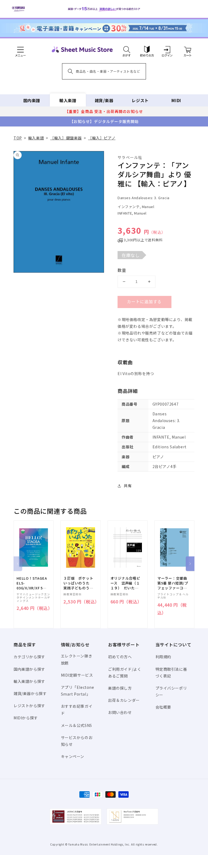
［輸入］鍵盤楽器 (66, 138)
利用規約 (163, 656)
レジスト (140, 100)
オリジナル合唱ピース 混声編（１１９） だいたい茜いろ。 (125, 583)
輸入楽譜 (67, 100)
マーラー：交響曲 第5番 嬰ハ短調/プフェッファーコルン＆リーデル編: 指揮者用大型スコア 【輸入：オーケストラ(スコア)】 (172, 583)
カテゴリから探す (29, 656)
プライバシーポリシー (171, 691)
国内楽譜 (31, 100)
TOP (18, 138)
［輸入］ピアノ (101, 138)
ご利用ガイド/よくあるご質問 (124, 672)
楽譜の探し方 (120, 688)
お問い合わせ (120, 712)
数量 (122, 270)
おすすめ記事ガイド (77, 709)
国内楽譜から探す (29, 669)
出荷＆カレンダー (124, 700)
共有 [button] (128, 485)
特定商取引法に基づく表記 (171, 672)
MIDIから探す (26, 717)
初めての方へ (120, 656)
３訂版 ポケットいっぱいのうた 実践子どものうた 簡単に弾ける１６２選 (80, 583)
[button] (126, 49)
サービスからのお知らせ (77, 741)
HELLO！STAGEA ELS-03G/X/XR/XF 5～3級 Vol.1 (32, 583)
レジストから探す (29, 705)
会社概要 (163, 707)
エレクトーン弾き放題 (76, 659)
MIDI (176, 100)
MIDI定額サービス (77, 675)
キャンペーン (72, 756)
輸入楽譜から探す (29, 681)
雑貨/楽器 (104, 100)
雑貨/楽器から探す (30, 693)
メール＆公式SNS (76, 725)
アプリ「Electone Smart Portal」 (77, 690)
